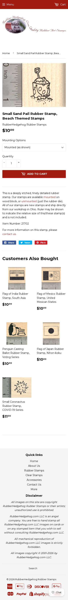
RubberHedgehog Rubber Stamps (35, 579)
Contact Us (34, 484)
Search (33, 568)
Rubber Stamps (34, 470)
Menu (10, 4)
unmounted (29, 201)
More (34, 489)
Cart (63, 4)
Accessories (34, 480)
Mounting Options (14, 140)
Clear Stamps (34, 475)
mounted (49, 197)
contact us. (9, 234)
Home (6, 53)
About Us (34, 465)
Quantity (7, 156)
